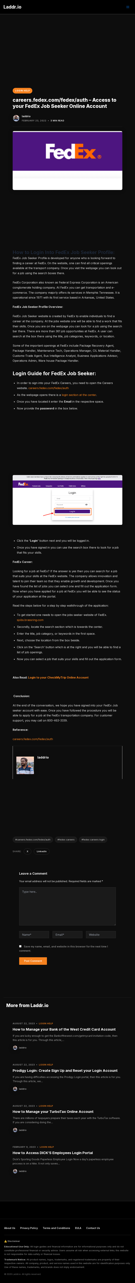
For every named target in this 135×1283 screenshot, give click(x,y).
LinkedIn (42, 851)
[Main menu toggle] (127, 7)
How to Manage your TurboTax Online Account (53, 1112)
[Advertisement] (67, 40)
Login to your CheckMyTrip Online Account (58, 677)
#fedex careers (66, 839)
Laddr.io (12, 7)
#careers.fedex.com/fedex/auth (32, 839)
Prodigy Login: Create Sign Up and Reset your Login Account (65, 1070)
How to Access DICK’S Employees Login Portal (53, 1153)
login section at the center (79, 395)
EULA (78, 1228)
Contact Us (93, 1228)
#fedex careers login (93, 839)
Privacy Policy (29, 1228)
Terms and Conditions (56, 1228)
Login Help (22, 90)
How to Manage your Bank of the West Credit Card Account (64, 1029)
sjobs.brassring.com (30, 620)
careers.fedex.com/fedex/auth (48, 388)
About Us (9, 1228)
